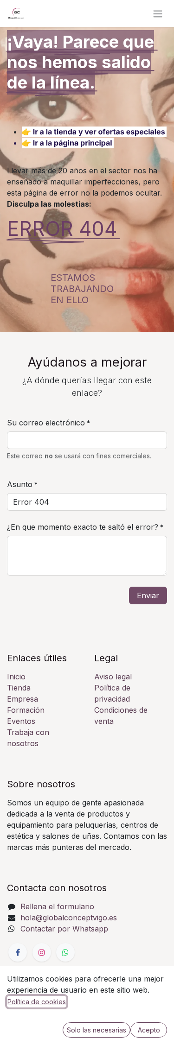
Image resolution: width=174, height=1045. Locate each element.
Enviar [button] (148, 595)
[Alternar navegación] (157, 13)
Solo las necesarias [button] (96, 1030)
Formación (26, 710)
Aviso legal (113, 676)
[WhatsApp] (65, 952)
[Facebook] (17, 952)
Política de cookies (36, 1002)
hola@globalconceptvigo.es (68, 917)
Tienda (19, 687)
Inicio (16, 676)
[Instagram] (41, 952)
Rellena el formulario (57, 906)
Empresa (22, 698)
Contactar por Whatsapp (64, 928)
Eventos (21, 721)
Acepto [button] (149, 1030)
